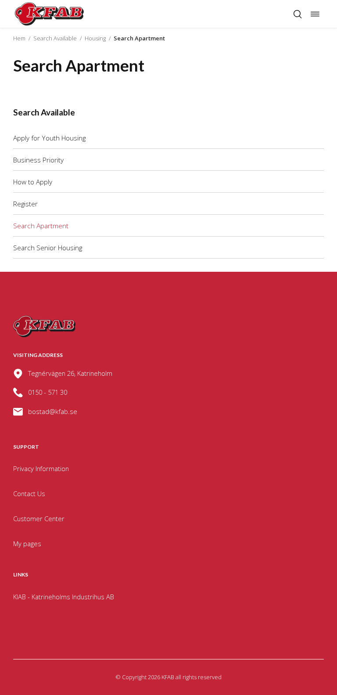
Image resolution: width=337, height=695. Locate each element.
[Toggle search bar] (297, 14)
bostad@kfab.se (52, 411)
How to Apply (32, 181)
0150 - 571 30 (47, 392)
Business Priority (38, 159)
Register (25, 203)
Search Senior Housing (47, 247)
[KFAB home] (49, 14)
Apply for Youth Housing (49, 137)
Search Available (55, 38)
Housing (95, 38)
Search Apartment (40, 225)
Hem (19, 38)
